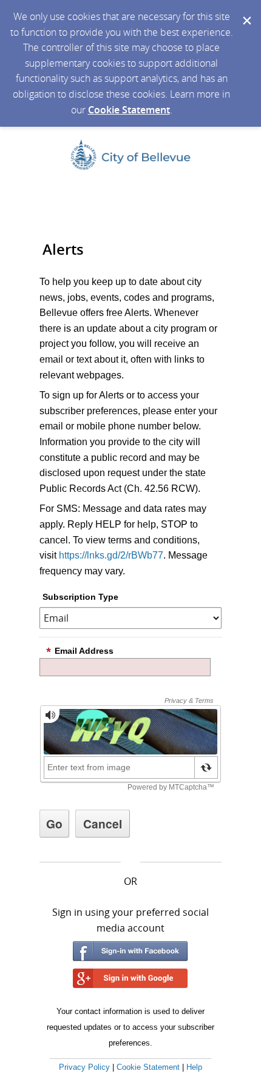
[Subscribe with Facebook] (130, 951)
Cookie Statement (129, 109)
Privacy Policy (84, 1067)
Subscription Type (80, 597)
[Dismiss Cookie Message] (246, 11)
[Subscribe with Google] (130, 979)
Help (194, 1067)
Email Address (84, 651)
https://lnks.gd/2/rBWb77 (111, 555)
